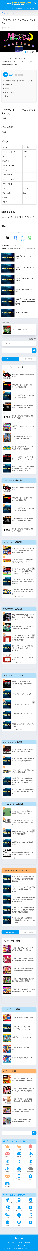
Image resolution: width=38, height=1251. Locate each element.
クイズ (23, 248)
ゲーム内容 (8, 84)
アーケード (10, 359)
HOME (20, 1238)
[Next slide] (33, 568)
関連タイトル (9, 92)
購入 (6, 96)
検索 (34, 350)
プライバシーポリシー (19, 1245)
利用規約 (19, 8)
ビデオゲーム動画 (27, 932)
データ (7, 88)
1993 (10, 248)
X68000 (16, 248)
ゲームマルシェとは (7, 8)
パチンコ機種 (28, 359)
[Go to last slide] (4, 568)
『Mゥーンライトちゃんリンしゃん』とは (19, 81)
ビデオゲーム (16, 245)
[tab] (15, 596)
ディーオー (31, 248)
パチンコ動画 (10, 932)
